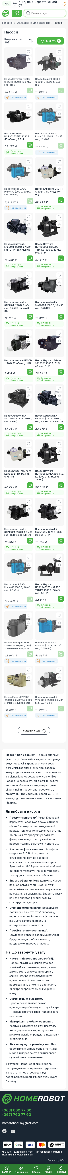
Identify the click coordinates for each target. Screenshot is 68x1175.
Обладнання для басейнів (33, 22)
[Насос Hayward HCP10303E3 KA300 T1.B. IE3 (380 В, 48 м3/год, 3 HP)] (49, 241)
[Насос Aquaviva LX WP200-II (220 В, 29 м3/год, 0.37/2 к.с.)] (49, 692)
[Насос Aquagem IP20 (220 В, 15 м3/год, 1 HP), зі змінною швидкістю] (18, 637)
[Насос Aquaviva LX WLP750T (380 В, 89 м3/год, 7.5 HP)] (18, 410)
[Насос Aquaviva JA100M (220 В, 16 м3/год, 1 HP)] (18, 355)
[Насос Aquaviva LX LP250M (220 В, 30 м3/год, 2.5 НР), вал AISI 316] (49, 410)
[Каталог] (17, 13)
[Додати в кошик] (30, 90)
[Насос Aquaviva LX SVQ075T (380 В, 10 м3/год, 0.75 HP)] (49, 299)
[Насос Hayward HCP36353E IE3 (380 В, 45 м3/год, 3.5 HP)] (18, 128)
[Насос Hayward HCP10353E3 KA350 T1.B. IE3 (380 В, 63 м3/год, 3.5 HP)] (49, 467)
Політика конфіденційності (17, 1154)
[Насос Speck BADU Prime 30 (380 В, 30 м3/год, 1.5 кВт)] (18, 183)
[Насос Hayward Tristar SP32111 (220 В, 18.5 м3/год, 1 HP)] (18, 73)
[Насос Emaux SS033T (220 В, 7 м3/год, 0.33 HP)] (49, 73)
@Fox (63, 1160)
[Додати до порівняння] (29, 59)
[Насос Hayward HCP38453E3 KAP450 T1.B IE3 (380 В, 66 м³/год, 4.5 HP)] (49, 581)
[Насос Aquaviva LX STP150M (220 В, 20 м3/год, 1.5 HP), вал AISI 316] (18, 524)
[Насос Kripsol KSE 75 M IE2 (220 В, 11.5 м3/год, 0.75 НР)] (18, 467)
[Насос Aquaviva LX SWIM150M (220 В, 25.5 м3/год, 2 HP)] (49, 524)
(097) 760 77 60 (16, 1114)
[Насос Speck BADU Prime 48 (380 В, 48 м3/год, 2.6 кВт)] (18, 581)
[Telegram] (4, 1131)
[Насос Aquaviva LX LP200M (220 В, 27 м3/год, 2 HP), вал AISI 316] (18, 241)
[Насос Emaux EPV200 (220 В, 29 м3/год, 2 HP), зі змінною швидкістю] (18, 692)
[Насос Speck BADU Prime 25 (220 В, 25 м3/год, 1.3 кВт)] (49, 128)
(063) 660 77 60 (16, 1110)
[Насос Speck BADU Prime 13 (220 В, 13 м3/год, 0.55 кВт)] (49, 637)
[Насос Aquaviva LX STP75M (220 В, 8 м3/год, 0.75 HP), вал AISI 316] (18, 299)
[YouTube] (13, 1131)
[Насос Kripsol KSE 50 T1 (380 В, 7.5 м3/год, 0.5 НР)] (49, 183)
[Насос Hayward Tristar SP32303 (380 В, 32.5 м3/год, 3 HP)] (49, 355)
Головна (7, 22)
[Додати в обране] (29, 52)
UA (7, 3)
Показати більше (31, 730)
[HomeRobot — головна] (5, 13)
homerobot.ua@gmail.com (20, 1123)
